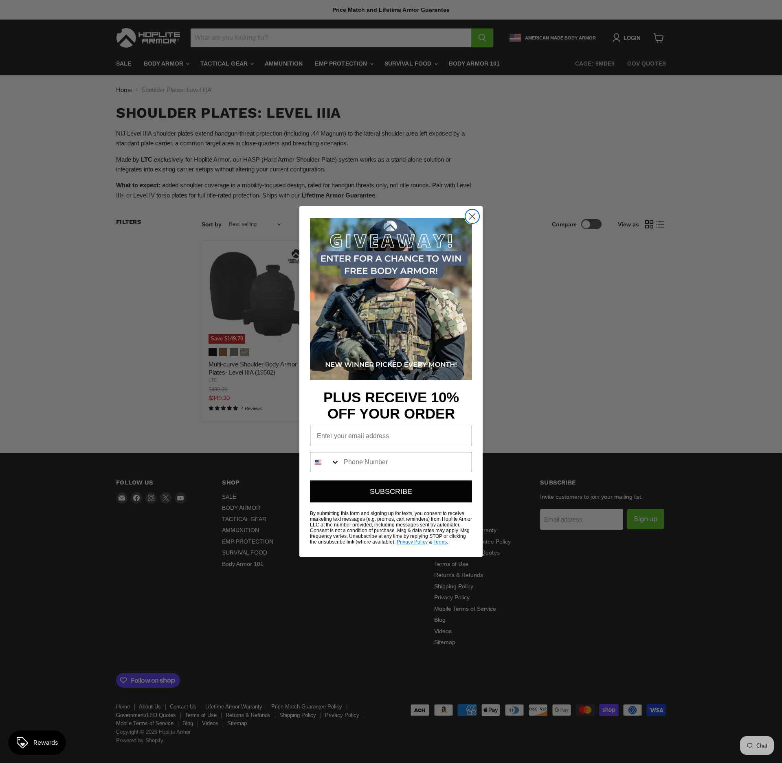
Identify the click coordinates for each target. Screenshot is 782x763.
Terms (440, 542)
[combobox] (325, 462)
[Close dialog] (472, 216)
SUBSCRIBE (391, 491)
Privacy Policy (412, 542)
